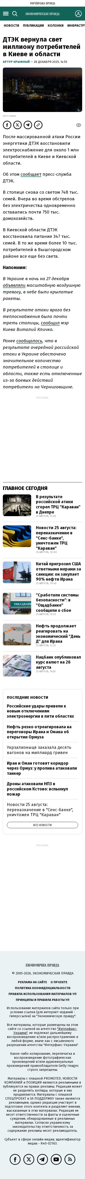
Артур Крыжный (16, 62)
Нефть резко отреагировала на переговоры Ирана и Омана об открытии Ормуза (39, 732)
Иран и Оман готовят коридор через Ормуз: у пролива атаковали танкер (42, 768)
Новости (11, 26)
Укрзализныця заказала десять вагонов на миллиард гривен (39, 750)
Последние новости (27, 697)
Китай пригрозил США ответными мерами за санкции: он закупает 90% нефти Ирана (58, 571)
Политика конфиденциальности (42, 988)
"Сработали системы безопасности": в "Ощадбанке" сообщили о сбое (57, 602)
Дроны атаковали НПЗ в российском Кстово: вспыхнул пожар (37, 789)
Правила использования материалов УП (42, 994)
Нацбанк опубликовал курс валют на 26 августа (58, 662)
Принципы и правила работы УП (42, 1000)
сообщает (31, 174)
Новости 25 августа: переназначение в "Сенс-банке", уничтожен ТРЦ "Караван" (56, 538)
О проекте (59, 982)
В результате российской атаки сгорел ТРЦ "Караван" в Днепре (58, 504)
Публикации (33, 26)
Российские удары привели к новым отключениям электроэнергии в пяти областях (40, 711)
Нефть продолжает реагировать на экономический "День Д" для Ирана (58, 633)
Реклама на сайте (32, 982)
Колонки (56, 26)
